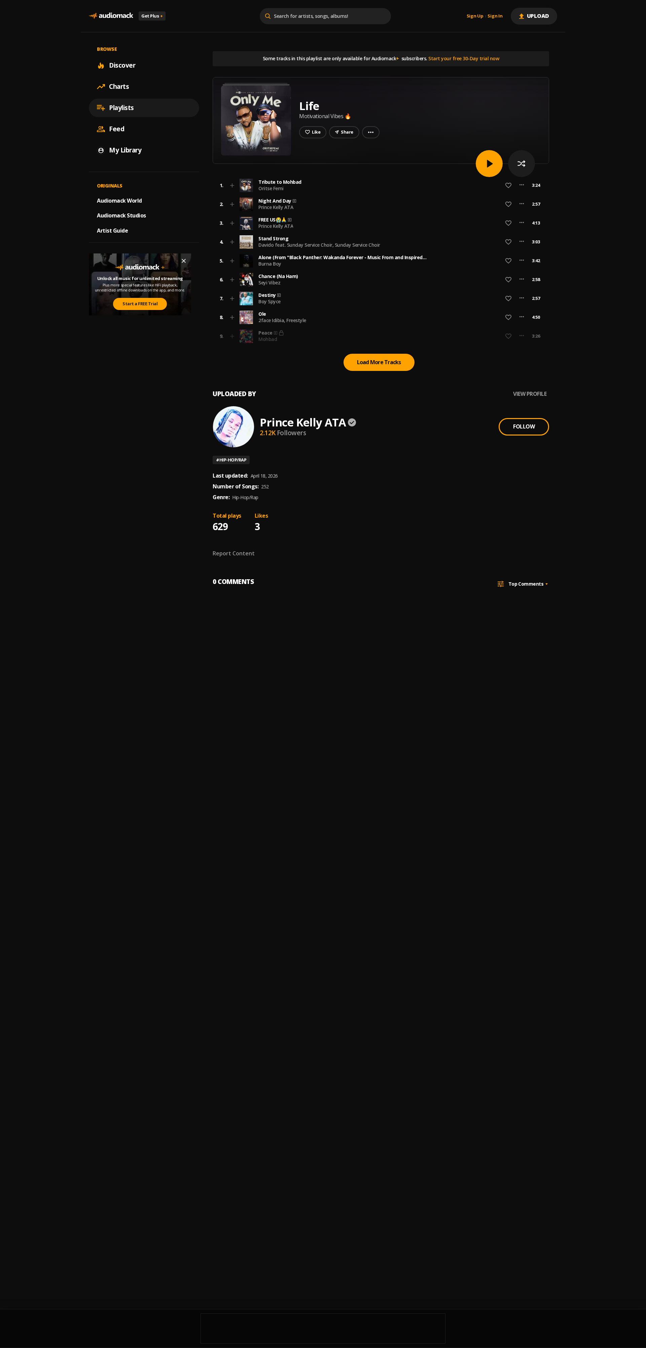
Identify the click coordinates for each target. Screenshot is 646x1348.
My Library (125, 150)
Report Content (234, 553)
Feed (116, 129)
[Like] (508, 185)
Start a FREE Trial (139, 304)
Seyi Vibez (269, 282)
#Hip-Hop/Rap (231, 460)
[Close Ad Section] (183, 260)
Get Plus (152, 16)
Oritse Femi (271, 188)
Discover (122, 65)
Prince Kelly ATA (275, 207)
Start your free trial (430, 336)
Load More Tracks (379, 362)
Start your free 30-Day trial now (463, 58)
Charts (119, 86)
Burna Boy (269, 264)
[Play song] (489, 163)
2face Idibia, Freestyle (282, 320)
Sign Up (475, 16)
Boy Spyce (269, 301)
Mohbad (267, 339)
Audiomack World (119, 200)
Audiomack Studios (121, 215)
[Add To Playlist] (232, 185)
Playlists (121, 107)
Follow (524, 426)
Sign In (495, 16)
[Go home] (111, 16)
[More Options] (521, 185)
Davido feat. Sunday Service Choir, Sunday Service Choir (319, 245)
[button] (379, 185)
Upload (538, 16)
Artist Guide (112, 230)
